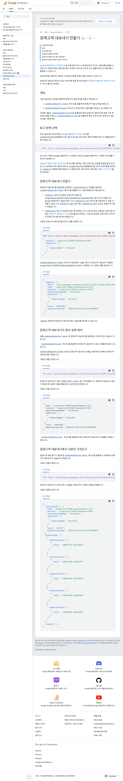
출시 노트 (38, 728)
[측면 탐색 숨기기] (29, 776)
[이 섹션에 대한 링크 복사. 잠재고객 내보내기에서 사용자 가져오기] (89, 449)
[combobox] (82, 3)
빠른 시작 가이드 (105, 169)
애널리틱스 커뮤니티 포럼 (73, 724)
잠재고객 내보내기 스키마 (59, 214)
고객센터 (38, 720)
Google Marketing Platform (104, 724)
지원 (29, 9)
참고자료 (21, 9)
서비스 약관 (98, 728)
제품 (46, 32)
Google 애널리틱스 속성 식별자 (74, 134)
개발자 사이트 (40, 724)
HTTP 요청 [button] (46, 228)
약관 (36, 776)
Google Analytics (56, 32)
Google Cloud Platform (43, 762)
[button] (15, 30)
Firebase (38, 758)
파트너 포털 (98, 720)
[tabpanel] (77, 245)
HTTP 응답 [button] (46, 272)
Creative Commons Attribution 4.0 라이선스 (79, 640)
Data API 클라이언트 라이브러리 (53, 163)
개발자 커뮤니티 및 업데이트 (74, 720)
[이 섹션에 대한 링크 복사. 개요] (47, 93)
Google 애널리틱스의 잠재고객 (52, 65)
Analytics (22, 3)
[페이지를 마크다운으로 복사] (90, 38)
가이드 (11, 9)
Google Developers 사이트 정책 (93, 643)
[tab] (46, 228)
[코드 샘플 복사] (113, 145)
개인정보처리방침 (47, 776)
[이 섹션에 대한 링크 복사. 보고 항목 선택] (59, 128)
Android (38, 751)
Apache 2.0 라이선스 (45, 643)
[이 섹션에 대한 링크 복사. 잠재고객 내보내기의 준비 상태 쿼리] (85, 330)
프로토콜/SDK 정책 (100, 731)
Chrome (38, 755)
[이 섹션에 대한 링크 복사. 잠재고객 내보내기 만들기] (73, 181)
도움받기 (38, 731)
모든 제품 (38, 766)
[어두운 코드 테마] (109, 145)
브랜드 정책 (98, 735)
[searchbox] (16, 16)
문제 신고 (38, 735)
